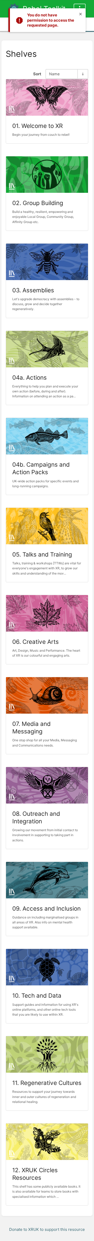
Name (54, 74)
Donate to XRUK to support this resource (47, 1229)
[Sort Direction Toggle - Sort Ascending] (82, 74)
